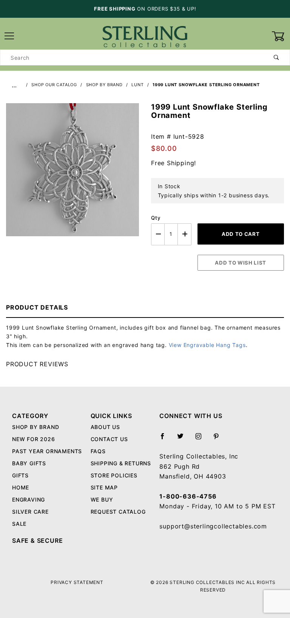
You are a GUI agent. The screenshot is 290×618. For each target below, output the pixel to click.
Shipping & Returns (121, 463)
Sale (19, 523)
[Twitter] (183, 439)
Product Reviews (37, 364)
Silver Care (30, 511)
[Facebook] (165, 439)
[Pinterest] (219, 439)
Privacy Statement (77, 582)
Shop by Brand (35, 427)
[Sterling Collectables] (144, 36)
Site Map (104, 487)
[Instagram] (201, 439)
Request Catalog (118, 511)
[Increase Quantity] (184, 234)
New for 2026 (33, 439)
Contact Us (109, 439)
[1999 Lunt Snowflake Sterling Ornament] (72, 174)
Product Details (37, 307)
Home (20, 487)
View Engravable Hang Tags (207, 345)
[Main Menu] (9, 36)
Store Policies (114, 475)
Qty (155, 218)
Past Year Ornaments (47, 451)
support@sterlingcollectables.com (213, 526)
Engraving (28, 499)
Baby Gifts (29, 463)
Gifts (20, 475)
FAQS (98, 451)
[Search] (277, 57)
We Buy (102, 499)
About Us (105, 427)
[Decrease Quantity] (158, 234)
